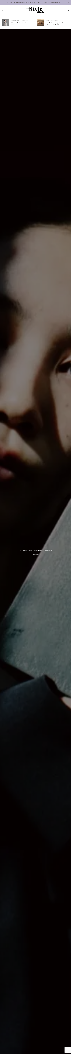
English (36, 540)
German (36, 537)
